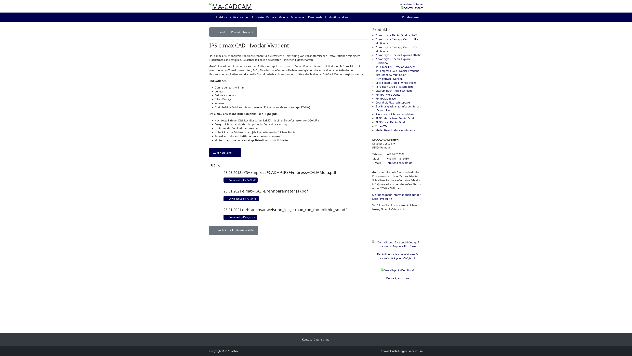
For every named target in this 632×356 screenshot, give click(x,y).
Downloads (315, 17)
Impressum (415, 351)
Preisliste (221, 17)
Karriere (271, 17)
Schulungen (298, 17)
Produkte (258, 17)
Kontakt (307, 339)
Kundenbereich (411, 17)
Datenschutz (321, 339)
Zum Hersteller (223, 152)
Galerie (283, 17)
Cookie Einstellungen (394, 351)
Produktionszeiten (336, 17)
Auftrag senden (239, 17)
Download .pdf (242, 180)
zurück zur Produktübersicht (235, 32)
